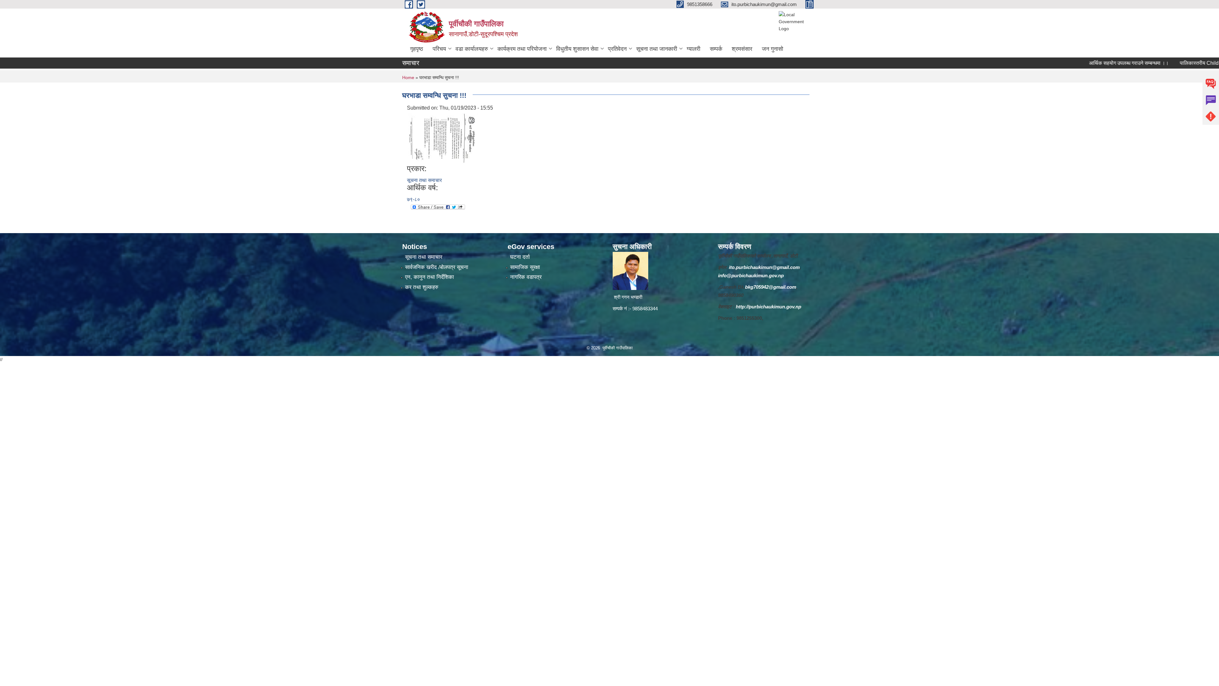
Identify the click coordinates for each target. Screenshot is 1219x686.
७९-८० (413, 199)
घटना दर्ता (520, 257)
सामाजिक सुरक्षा (525, 267)
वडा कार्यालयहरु (472, 49)
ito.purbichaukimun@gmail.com (764, 267)
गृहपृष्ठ (416, 49)
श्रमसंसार (742, 49)
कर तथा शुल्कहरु (421, 287)
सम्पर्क (716, 49)
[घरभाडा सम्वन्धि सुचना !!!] (443, 137)
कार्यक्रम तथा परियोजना (522, 49)
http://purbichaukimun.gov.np (768, 306)
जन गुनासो (772, 49)
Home (408, 77)
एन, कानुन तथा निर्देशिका (429, 277)
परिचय (439, 49)
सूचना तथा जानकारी (656, 49)
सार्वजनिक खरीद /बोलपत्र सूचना (436, 267)
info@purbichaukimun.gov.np (751, 275)
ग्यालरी (693, 49)
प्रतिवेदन (617, 49)
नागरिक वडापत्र (526, 277)
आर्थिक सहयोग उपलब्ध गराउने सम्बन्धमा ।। (1105, 63)
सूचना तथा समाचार (424, 180)
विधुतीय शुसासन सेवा (577, 49)
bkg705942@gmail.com (770, 287)
